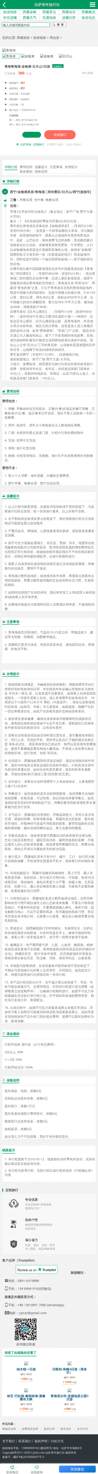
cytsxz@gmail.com (33, 1313)
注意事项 (56, 167)
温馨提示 (41, 167)
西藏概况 (88, 12)
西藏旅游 (23, 37)
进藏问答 (69, 17)
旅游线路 (10, 12)
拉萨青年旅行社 (47, 4)
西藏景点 (49, 12)
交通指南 (49, 17)
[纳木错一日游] (26, 1363)
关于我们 (8, 1441)
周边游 (54, 37)
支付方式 (82, 1429)
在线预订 (60, 134)
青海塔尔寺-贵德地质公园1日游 (70, 1397)
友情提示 (71, 167)
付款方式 (57, 1441)
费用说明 (26, 167)
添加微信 (77, 1469)
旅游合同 (49, 1429)
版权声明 (41, 1441)
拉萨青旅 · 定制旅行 (32, 144)
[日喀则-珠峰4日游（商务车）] (69, 1363)
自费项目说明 (30, 1429)
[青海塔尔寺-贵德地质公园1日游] (69, 1390)
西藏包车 (69, 12)
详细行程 (11, 167)
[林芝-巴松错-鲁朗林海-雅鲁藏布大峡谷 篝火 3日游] (26, 1390)
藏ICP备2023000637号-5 (28, 1457)
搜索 (58, 25)
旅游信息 (88, 17)
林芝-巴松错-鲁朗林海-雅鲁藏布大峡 (26, 1397)
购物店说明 (9, 1429)
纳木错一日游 (26, 1369)
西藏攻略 (29, 12)
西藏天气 (29, 17)
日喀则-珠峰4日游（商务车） (69, 1370)
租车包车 (65, 1429)
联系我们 (24, 1441)
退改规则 (26, 171)
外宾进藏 (10, 17)
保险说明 (41, 171)
